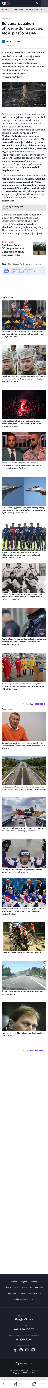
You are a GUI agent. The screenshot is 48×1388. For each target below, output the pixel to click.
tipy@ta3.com (24, 1319)
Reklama (34, 1282)
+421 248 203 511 (24, 1329)
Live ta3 (7, 9)
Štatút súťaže (12, 1288)
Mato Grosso (13, 264)
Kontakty (39, 1288)
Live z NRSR (18, 9)
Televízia (13, 1282)
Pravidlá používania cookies (24, 1299)
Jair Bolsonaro (26, 264)
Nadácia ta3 (27, 1288)
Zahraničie (6, 19)
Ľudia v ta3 (11, 1293)
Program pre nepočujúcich (30, 1293)
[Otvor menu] (44, 3)
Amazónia (37, 264)
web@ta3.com (24, 1339)
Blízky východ (32, 9)
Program (24, 1282)
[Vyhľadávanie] (37, 3)
